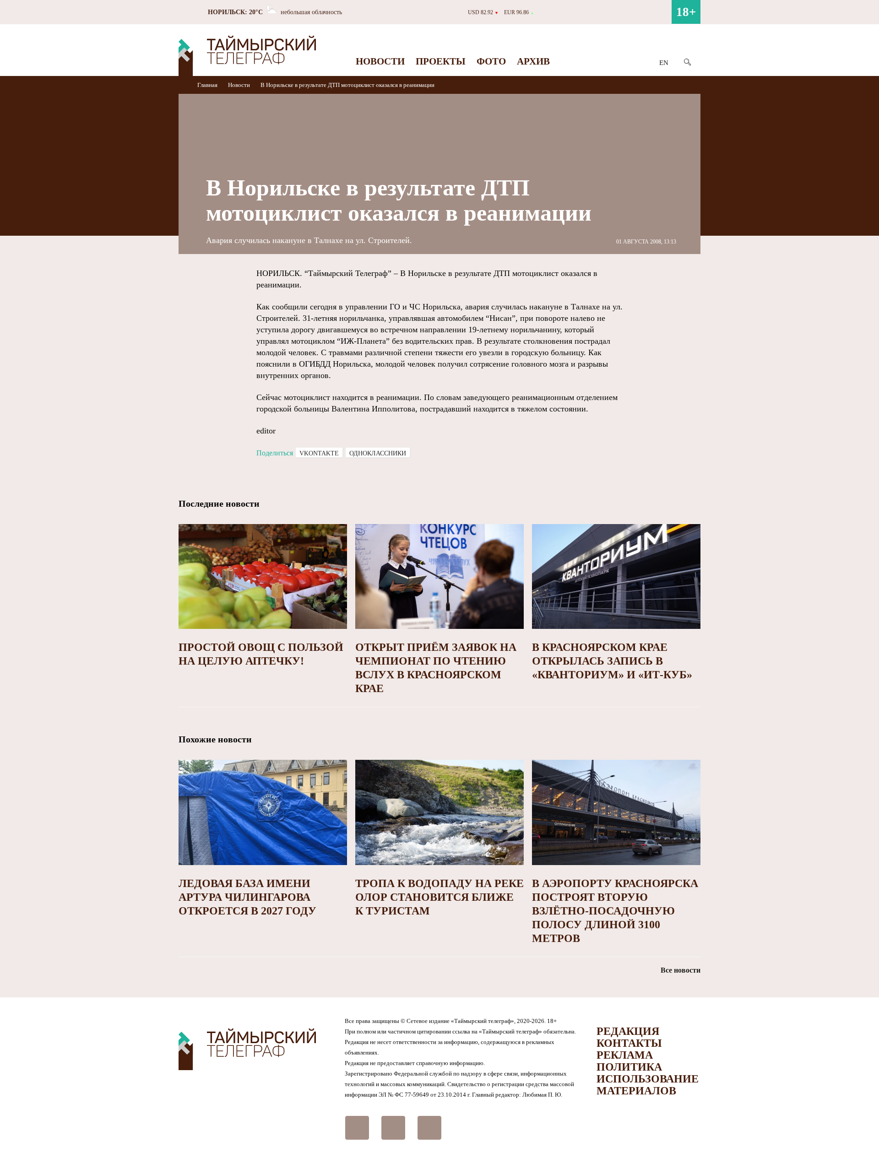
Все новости (680, 970)
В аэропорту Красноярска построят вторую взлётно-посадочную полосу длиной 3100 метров (615, 910)
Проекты (441, 61)
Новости (380, 61)
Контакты (629, 1043)
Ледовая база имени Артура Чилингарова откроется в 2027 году (247, 897)
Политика (629, 1067)
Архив (533, 61)
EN (663, 62)
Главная (208, 84)
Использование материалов (648, 1085)
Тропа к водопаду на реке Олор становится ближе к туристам (439, 897)
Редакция (628, 1031)
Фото (491, 61)
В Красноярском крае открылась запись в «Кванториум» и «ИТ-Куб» (612, 661)
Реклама (625, 1055)
